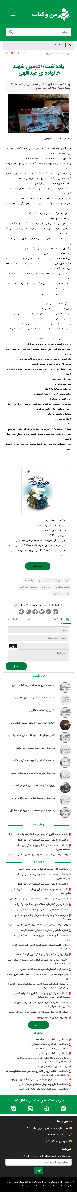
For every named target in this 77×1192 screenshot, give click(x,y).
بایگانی (38, 1025)
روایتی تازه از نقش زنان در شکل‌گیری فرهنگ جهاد (42, 954)
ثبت (38, 1170)
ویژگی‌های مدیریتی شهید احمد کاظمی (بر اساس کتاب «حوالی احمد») (41, 947)
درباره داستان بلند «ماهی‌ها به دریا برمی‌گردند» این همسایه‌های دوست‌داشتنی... (43, 1060)
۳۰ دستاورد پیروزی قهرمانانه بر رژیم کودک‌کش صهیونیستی (37, 1079)
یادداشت (58, 45)
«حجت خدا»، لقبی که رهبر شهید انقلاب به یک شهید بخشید (37, 834)
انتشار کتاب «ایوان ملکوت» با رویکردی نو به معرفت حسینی (38, 1012)
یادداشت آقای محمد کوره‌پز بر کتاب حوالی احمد (43, 869)
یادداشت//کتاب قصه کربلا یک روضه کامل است (43, 1089)
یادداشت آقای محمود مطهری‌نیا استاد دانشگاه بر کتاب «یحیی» (42, 937)
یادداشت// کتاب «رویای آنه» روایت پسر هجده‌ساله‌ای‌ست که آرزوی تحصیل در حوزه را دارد (38, 1073)
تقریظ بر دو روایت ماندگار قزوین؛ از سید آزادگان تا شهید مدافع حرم (40, 891)
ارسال (16, 666)
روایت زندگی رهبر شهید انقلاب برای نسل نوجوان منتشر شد (37, 855)
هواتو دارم (29, 580)
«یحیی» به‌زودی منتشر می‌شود (52, 1017)
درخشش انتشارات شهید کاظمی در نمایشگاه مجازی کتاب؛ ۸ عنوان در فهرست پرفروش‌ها (39, 986)
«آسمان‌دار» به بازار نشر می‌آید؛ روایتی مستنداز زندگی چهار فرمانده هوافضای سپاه (39, 962)
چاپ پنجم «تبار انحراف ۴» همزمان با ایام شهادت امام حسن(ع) (43, 917)
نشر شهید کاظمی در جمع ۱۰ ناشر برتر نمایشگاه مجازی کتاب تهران (39, 976)
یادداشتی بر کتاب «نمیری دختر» (51, 1066)
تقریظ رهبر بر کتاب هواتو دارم (54, 580)
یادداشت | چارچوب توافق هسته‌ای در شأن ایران (43, 1084)
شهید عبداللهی (62, 587)
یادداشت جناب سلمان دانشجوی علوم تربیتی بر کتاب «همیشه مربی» (42, 847)
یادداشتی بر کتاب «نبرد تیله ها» (52, 1039)
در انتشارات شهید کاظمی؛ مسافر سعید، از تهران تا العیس (39, 899)
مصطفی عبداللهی (28, 587)
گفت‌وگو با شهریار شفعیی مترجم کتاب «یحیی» (44, 969)
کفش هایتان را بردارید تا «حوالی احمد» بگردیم (44, 930)
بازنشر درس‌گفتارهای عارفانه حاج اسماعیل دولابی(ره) (41, 904)
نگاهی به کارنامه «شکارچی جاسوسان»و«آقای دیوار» (42, 840)
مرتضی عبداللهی (61, 593)
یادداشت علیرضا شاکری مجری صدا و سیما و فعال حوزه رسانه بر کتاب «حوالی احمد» (41, 1004)
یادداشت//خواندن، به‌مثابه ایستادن (49, 1044)
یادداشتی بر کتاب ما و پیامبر (53, 1053)
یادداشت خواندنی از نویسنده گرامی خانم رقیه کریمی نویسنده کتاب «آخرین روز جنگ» (42, 995)
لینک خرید (37, 566)
